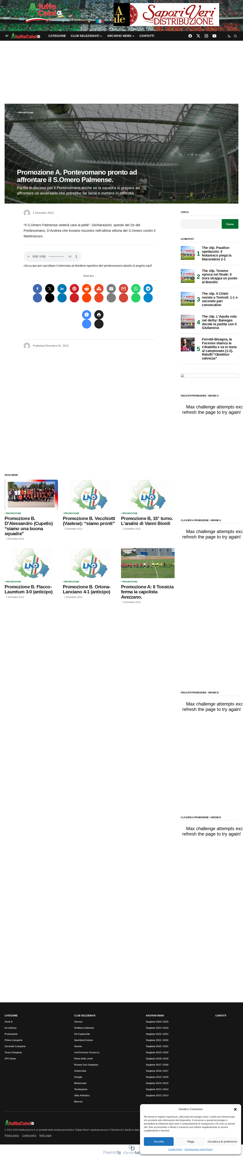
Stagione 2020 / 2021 (157, 1046)
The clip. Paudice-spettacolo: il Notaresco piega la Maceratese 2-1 (216, 253)
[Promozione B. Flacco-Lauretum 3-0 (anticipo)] (31, 563)
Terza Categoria (13, 1052)
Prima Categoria (13, 1040)
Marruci (78, 1101)
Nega (190, 1141)
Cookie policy (29, 1135)
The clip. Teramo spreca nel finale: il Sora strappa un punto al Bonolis (219, 276)
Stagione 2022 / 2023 (157, 1034)
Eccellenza (11, 1028)
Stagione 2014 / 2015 (157, 1083)
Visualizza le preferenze (222, 1141)
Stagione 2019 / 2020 (157, 1052)
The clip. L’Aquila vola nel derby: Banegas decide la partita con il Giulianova (219, 322)
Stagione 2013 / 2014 (157, 1089)
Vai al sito (167, 8)
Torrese (78, 1021)
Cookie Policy (175, 1149)
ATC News (10, 1058)
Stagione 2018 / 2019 (157, 1058)
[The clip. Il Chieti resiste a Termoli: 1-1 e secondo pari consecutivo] (188, 299)
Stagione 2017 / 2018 (157, 1064)
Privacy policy (12, 1135)
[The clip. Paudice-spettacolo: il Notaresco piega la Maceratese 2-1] (188, 253)
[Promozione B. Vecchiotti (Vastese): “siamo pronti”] (89, 495)
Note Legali (45, 1135)
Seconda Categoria (15, 1046)
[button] (235, 1109)
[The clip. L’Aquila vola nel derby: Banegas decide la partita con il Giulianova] (188, 322)
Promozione (25, 112)
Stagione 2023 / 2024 (157, 1028)
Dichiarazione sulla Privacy (199, 1149)
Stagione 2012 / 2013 (157, 1095)
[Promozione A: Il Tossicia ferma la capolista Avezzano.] (148, 563)
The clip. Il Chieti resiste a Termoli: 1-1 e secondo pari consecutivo (219, 299)
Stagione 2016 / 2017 (157, 1071)
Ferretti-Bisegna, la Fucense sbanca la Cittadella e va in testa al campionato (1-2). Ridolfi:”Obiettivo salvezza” (219, 349)
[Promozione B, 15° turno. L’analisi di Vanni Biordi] (148, 495)
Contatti (220, 1015)
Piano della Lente (83, 1058)
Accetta (159, 1141)
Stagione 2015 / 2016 (157, 1077)
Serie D (9, 1021)
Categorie (11, 1015)
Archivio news (155, 1015)
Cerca (185, 212)
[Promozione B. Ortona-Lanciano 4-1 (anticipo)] (89, 563)
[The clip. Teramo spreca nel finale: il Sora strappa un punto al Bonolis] (188, 276)
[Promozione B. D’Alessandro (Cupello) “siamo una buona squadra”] (31, 495)
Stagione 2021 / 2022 (157, 1040)
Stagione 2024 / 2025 (157, 1021)
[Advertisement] (121, 72)
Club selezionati (84, 1015)
